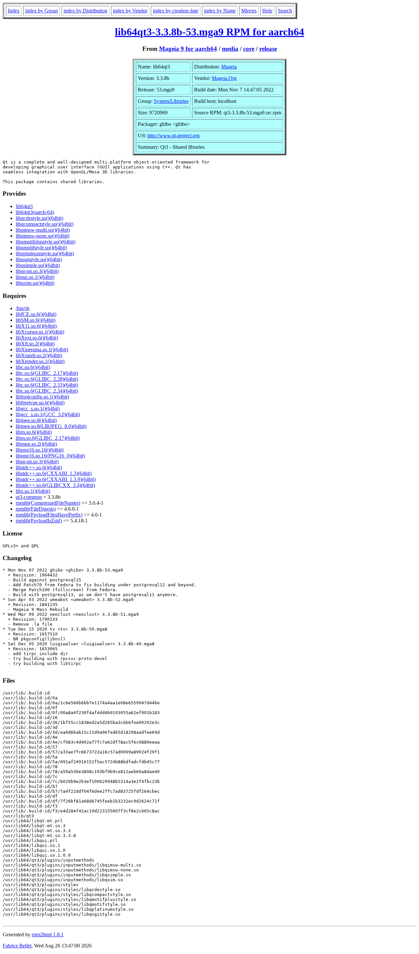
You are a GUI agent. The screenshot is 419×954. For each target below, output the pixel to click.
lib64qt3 (24, 206)
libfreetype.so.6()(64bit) (40, 402)
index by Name (220, 10)
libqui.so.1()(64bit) (35, 277)
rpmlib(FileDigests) (36, 509)
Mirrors (249, 10)
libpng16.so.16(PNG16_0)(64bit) (50, 455)
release (268, 48)
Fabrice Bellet (17, 945)
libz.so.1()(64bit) (33, 491)
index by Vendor (130, 10)
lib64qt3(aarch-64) (35, 212)
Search (285, 10)
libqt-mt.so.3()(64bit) (37, 271)
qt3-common (29, 497)
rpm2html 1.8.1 (48, 934)
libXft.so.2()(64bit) (35, 343)
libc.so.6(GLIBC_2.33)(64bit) (47, 385)
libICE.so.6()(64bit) (36, 314)
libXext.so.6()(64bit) (37, 338)
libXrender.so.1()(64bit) (40, 361)
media (230, 48)
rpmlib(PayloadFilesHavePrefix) (49, 514)
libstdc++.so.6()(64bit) (39, 467)
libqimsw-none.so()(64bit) (42, 236)
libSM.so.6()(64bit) (35, 320)
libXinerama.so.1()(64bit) (42, 349)
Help (267, 10)
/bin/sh (22, 308)
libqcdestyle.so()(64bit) (39, 218)
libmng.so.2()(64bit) (36, 444)
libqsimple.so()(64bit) (38, 265)
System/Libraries (171, 101)
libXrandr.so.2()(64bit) (39, 355)
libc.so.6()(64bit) (33, 367)
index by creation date (175, 10)
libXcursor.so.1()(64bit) (40, 332)
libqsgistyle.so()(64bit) (39, 259)
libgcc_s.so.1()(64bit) (38, 408)
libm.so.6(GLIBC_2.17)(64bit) (48, 438)
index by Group (41, 10)
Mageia (229, 66)
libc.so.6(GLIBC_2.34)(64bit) (47, 391)
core (248, 48)
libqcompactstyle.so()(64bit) (44, 224)
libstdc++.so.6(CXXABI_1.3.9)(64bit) (56, 479)
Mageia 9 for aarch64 (188, 48)
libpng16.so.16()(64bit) (40, 450)
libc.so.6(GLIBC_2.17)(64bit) (47, 373)
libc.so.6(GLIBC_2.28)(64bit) (47, 379)
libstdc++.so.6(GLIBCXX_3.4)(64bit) (55, 485)
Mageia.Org (224, 78)
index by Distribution (85, 10)
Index (14, 10)
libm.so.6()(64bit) (34, 432)
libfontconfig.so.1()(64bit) (42, 396)
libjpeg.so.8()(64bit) (36, 420)
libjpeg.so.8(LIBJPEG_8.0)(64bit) (51, 426)
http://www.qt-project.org (173, 135)
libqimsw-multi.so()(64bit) (43, 230)
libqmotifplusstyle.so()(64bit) (45, 241)
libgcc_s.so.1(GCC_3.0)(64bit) (48, 414)
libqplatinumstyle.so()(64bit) (45, 253)
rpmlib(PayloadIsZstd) (39, 520)
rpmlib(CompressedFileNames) (48, 503)
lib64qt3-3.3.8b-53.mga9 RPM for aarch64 (209, 32)
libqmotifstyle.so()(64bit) (41, 247)
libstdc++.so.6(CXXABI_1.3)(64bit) (54, 473)
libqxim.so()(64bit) (35, 283)
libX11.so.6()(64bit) (36, 326)
